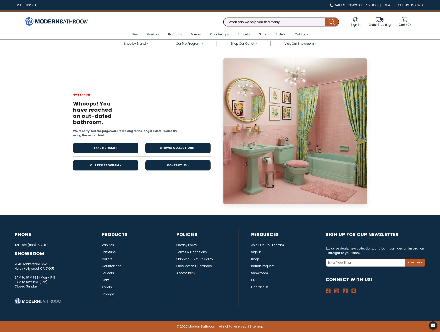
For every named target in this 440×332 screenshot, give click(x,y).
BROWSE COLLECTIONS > (178, 148)
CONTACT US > (178, 165)
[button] (405, 22)
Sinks (105, 280)
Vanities (108, 245)
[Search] (332, 22)
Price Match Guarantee (194, 266)
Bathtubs (109, 252)
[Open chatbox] (433, 325)
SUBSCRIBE (415, 262)
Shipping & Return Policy (194, 259)
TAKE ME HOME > (106, 148)
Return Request (262, 266)
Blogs (255, 259)
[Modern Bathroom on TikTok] (345, 291)
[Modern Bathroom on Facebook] (328, 291)
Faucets (108, 273)
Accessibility (185, 273)
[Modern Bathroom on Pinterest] (353, 291)
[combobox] (281, 22)
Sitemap (257, 326)
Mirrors (107, 259)
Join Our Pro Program (267, 245)
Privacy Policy (186, 245)
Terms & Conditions (191, 252)
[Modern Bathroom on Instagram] (336, 291)
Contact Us (259, 287)
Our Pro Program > (105, 165)
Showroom (259, 273)
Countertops (111, 266)
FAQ (254, 280)
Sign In (256, 252)
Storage (108, 294)
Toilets (107, 287)
